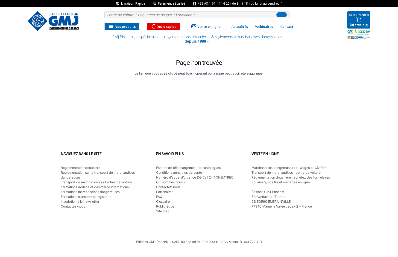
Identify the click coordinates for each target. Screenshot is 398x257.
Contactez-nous (73, 206)
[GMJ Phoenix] (53, 21)
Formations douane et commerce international (95, 187)
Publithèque (165, 206)
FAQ (159, 197)
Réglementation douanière (80, 168)
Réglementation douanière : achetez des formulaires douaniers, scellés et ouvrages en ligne (291, 179)
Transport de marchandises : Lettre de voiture (286, 172)
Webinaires (264, 26)
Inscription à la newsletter (80, 201)
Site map (163, 211)
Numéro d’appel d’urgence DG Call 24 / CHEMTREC (194, 177)
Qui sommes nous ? (170, 182)
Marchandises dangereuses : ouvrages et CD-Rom (289, 168)
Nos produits (122, 26)
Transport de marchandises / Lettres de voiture (96, 182)
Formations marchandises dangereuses (90, 192)
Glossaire (163, 201)
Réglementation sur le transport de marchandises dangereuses (98, 174)
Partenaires (164, 192)
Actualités (239, 26)
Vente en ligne (205, 26)
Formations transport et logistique (86, 197)
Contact (286, 26)
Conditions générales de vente (179, 172)
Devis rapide (163, 26)
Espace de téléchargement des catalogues (188, 168)
